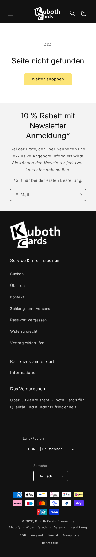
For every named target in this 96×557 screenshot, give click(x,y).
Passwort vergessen (28, 320)
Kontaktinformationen (65, 535)
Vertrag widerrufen (27, 343)
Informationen (24, 372)
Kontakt (17, 297)
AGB (22, 535)
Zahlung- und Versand (30, 308)
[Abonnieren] (80, 195)
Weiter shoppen (48, 79)
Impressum (50, 543)
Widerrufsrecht (23, 331)
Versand (37, 535)
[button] (10, 13)
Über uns (18, 285)
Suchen (17, 274)
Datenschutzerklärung (70, 527)
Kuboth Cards (45, 521)
